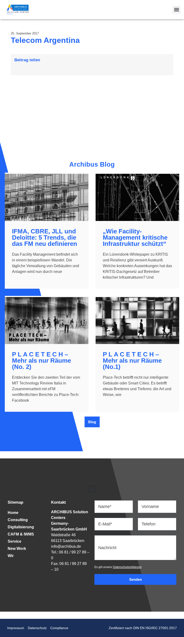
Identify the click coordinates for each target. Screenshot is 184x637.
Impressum (15, 628)
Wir (11, 556)
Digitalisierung (21, 527)
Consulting (18, 520)
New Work (17, 549)
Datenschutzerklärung (127, 567)
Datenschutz (37, 628)
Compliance (59, 628)
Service (14, 541)
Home (13, 513)
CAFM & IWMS (21, 534)
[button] (176, 10)
